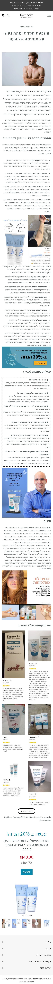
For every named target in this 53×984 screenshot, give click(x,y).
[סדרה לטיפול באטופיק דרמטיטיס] (26, 493)
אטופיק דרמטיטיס (24, 145)
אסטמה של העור (26, 91)
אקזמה (29, 386)
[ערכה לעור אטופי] (26, 357)
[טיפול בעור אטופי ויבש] (26, 233)
